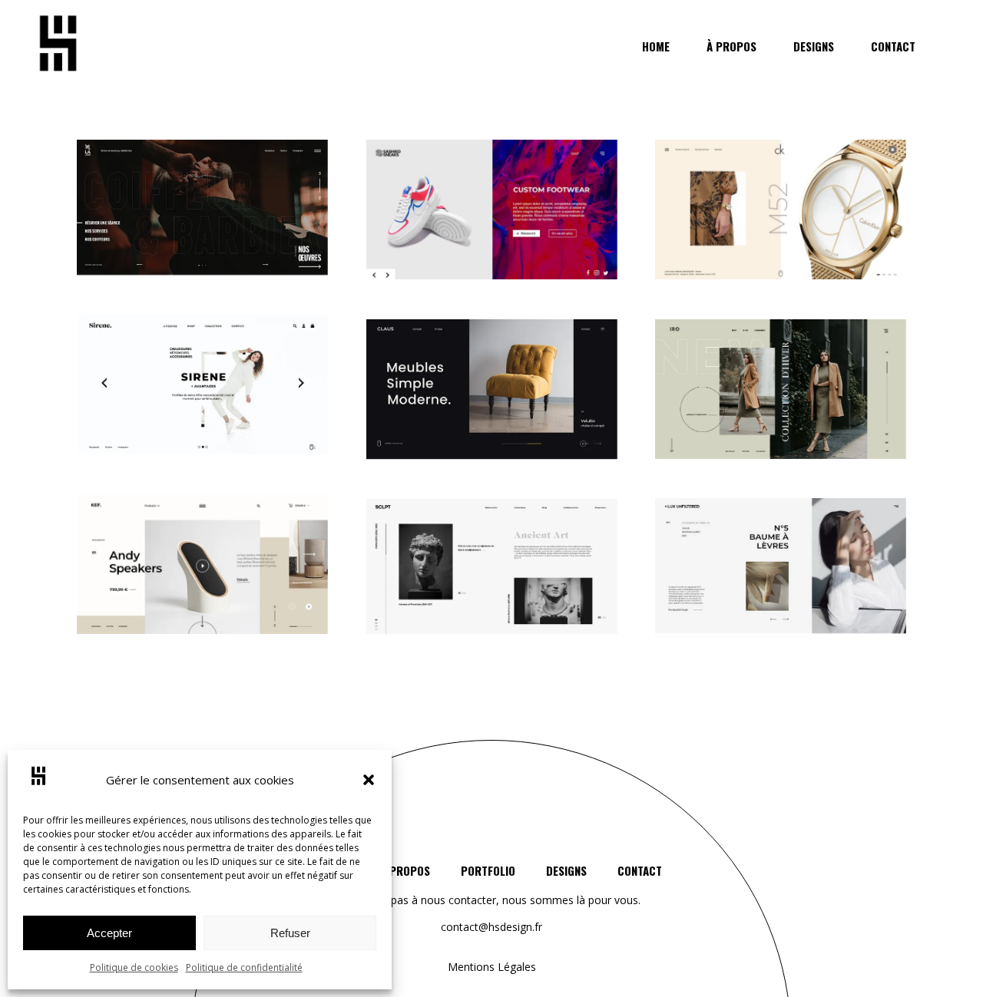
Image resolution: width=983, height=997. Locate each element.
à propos (405, 870)
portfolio (488, 870)
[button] (368, 779)
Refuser (290, 932)
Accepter (109, 932)
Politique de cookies (134, 967)
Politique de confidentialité (244, 967)
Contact (639, 870)
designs (566, 870)
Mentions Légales (492, 966)
